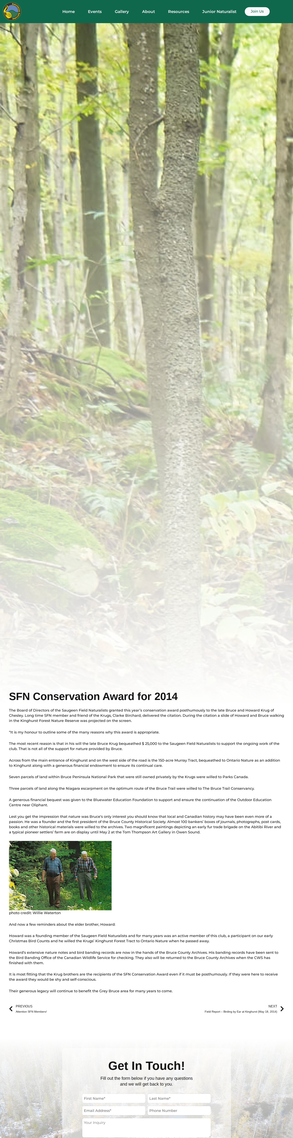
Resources (178, 11)
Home (68, 11)
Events (95, 11)
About (148, 11)
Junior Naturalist (219, 11)
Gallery (122, 11)
